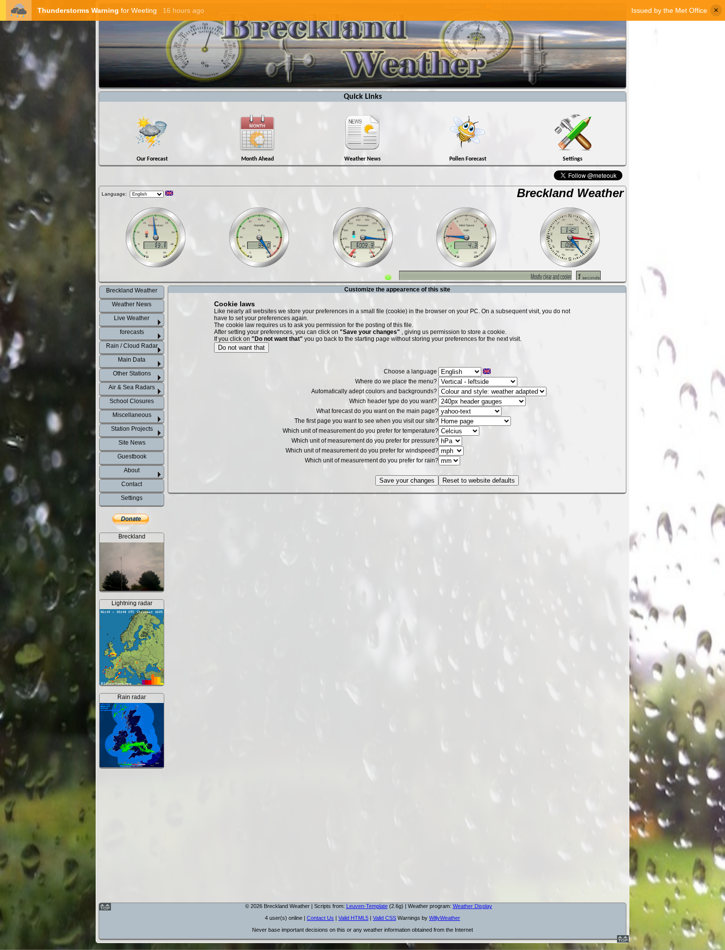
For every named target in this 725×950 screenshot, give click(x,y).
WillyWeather (444, 918)
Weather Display (472, 906)
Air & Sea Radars (132, 387)
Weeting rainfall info (137, 883)
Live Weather (131, 318)
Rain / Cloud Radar (132, 345)
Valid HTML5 (353, 918)
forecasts (132, 332)
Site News (131, 442)
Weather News (131, 304)
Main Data (131, 359)
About (132, 470)
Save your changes (407, 480)
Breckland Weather (570, 193)
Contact (131, 484)
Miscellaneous (131, 415)
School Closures (131, 401)
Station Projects (132, 428)
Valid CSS (384, 918)
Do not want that (241, 347)
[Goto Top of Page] (623, 940)
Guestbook (131, 456)
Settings (132, 498)
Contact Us (320, 918)
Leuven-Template (367, 906)
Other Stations (132, 373)
